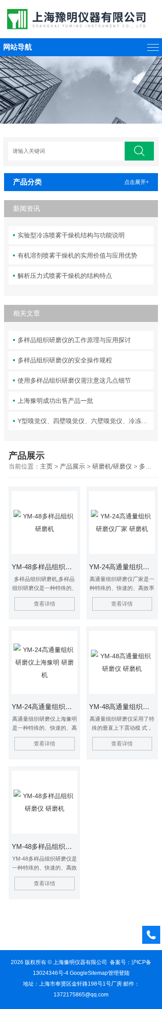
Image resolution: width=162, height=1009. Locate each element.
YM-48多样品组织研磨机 (44, 567)
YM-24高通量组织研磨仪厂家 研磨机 (122, 567)
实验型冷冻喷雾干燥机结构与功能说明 (71, 235)
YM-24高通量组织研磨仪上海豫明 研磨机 (44, 706)
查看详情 (44, 604)
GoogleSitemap (89, 973)
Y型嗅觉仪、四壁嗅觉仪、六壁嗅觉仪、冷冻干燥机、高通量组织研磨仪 (85, 420)
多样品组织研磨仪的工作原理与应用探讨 (74, 340)
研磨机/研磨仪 (112, 466)
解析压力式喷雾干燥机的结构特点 (65, 275)
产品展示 (72, 466)
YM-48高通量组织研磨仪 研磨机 (122, 706)
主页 (46, 466)
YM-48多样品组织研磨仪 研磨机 (44, 846)
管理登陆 (119, 973)
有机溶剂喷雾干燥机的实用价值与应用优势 (77, 255)
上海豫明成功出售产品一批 (55, 400)
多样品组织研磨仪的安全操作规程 (65, 360)
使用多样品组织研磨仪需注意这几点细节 (74, 380)
